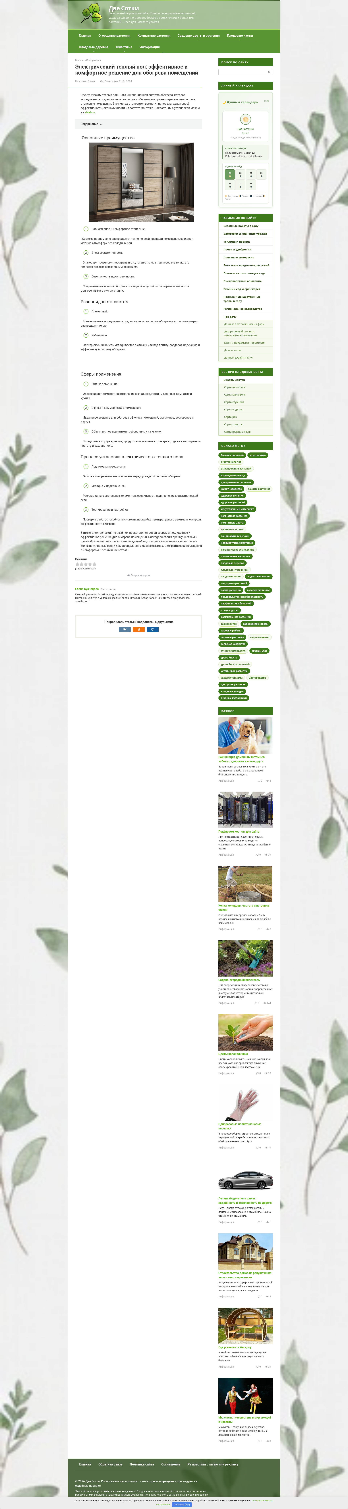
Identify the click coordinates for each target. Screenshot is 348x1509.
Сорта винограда (235, 387)
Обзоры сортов (234, 380)
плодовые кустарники (234, 569)
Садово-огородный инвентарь (239, 980)
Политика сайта (142, 1464)
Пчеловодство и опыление (242, 281)
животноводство (231, 489)
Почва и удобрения (237, 249)
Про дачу (230, 316)
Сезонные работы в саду (240, 226)
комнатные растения (234, 516)
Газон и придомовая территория (244, 342)
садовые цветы (259, 637)
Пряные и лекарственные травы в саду (241, 299)
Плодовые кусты (240, 35)
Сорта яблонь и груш (237, 431)
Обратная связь (110, 1464)
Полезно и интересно (238, 257)
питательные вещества (235, 556)
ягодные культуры (232, 691)
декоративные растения (236, 482)
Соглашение (170, 1464)
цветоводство (257, 677)
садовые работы (231, 630)
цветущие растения (233, 684)
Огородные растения (114, 35)
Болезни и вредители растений (246, 265)
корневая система (232, 529)
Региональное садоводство (242, 308)
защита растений (259, 489)
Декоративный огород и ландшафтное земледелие (240, 333)
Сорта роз (230, 417)
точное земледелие (233, 650)
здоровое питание (232, 495)
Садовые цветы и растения (199, 35)
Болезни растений (232, 455)
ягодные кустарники (234, 698)
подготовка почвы (258, 576)
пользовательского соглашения (164, 1494)
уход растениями (232, 677)
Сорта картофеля (235, 394)
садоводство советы (255, 623)
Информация (150, 47)
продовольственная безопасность (242, 596)
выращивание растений (236, 468)
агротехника (258, 455)
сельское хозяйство (233, 644)
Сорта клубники (234, 402)
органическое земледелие (237, 549)
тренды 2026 (259, 650)
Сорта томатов (233, 424)
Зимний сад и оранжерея (241, 289)
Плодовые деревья (93, 47)
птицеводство (229, 610)
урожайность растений (235, 664)
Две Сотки (124, 8)
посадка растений (258, 590)
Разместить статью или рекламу (213, 1464)
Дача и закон (232, 350)
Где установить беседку (234, 1347)
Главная (85, 35)
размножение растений (236, 617)
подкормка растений (234, 583)
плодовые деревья (232, 563)
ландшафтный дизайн (235, 536)
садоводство (229, 623)
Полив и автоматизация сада (244, 273)
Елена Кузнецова (87, 589)
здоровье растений (233, 502)
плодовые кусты (231, 576)
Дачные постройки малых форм (244, 324)
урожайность (229, 657)
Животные (124, 47)
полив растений (231, 590)
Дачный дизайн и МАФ (238, 357)
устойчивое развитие (234, 671)
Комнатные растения (154, 35)
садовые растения (232, 637)
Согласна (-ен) (182, 1504)
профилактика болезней (236, 603)
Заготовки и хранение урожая (245, 233)
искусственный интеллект (237, 509)
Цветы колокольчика (233, 1054)
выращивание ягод (233, 475)
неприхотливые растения (237, 542)
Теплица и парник (236, 241)
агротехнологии (231, 462)
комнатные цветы (232, 522)
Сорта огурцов (233, 409)
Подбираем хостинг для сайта (239, 831)
